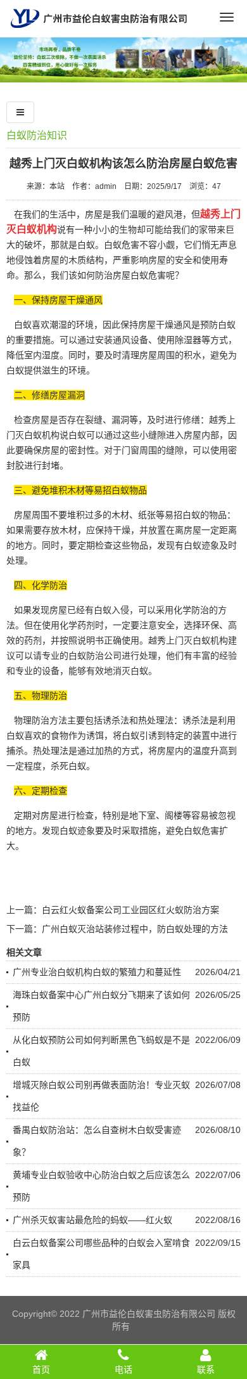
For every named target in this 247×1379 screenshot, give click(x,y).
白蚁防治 (86, 656)
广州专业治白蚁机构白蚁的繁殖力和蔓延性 (97, 972)
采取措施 (139, 830)
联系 (206, 1369)
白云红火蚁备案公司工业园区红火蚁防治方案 (130, 910)
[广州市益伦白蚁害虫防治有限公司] (98, 32)
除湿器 (188, 340)
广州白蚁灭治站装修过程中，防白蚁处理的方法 (135, 929)
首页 (41, 1369)
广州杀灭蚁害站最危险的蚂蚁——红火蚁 (92, 1220)
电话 (123, 1369)
